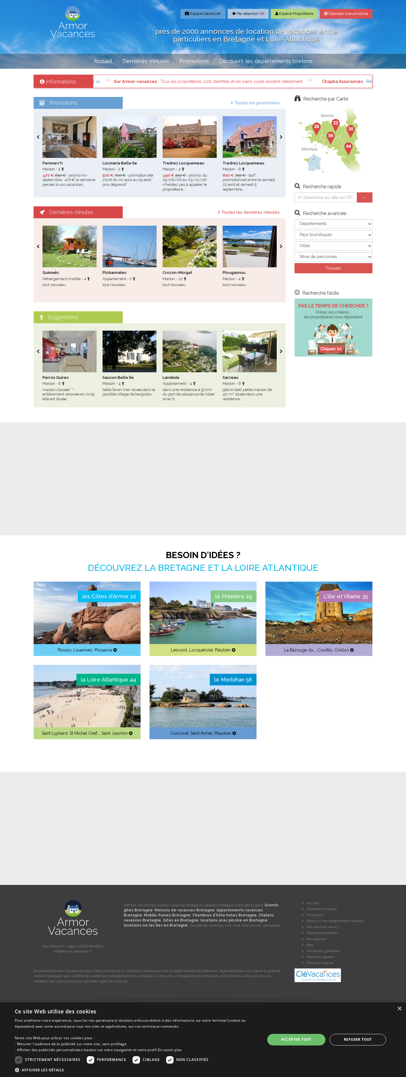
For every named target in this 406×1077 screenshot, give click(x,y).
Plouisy (64, 650)
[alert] (203, 1039)
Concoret (179, 733)
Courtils (324, 650)
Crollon (341, 650)
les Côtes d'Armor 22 (109, 596)
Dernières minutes (145, 61)
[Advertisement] (203, 478)
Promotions (194, 61)
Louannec (82, 650)
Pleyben (223, 650)
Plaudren (222, 733)
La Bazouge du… (299, 650)
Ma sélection (316, 939)
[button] (136, 1070)
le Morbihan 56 (233, 679)
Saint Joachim (114, 733)
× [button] (399, 1009)
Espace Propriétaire (295, 13)
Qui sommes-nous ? (322, 927)
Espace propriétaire (321, 933)
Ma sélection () (250, 13)
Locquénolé (201, 650)
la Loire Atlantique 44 (108, 679)
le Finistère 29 (233, 596)
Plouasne (103, 650)
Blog (310, 945)
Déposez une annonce (348, 13)
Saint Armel (201, 733)
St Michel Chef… (84, 733)
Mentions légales (320, 957)
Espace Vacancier (205, 13)
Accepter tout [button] (296, 1039)
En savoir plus (170, 1049)
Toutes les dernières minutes (250, 212)
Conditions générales (323, 951)
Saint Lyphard (54, 733)
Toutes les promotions (256, 103)
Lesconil (179, 650)
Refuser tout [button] (358, 1039)
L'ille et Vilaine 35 (345, 596)
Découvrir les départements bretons (266, 61)
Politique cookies (320, 963)
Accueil (103, 61)
